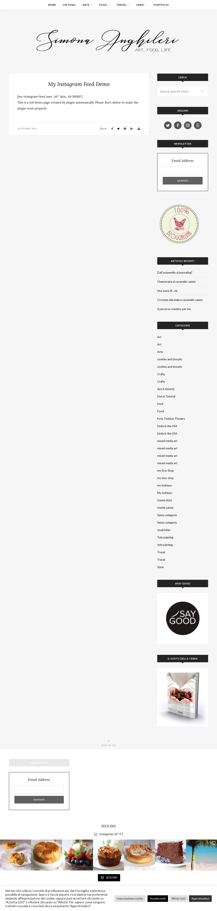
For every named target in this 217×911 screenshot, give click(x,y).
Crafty (161, 374)
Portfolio (161, 4)
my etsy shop (165, 478)
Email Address (183, 161)
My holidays (164, 493)
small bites (163, 530)
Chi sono (69, 4)
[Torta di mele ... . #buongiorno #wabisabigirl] (108, 855)
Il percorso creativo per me (174, 309)
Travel (122, 4)
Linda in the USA (167, 426)
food (160, 403)
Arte (86, 4)
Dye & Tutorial (166, 396)
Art (159, 337)
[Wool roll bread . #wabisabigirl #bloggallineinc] (46, 855)
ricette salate (165, 507)
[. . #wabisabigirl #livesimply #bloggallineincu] (77, 855)
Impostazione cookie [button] (130, 898)
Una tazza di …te (167, 290)
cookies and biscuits (169, 359)
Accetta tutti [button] (158, 898)
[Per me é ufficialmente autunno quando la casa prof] (139, 855)
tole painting (165, 544)
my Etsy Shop (165, 470)
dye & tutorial (165, 389)
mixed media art (167, 441)
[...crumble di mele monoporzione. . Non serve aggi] (15, 855)
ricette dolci (164, 500)
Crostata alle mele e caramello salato (180, 300)
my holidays (164, 485)
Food (103, 4)
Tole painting (165, 537)
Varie (140, 4)
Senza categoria (167, 515)
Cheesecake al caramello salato (176, 281)
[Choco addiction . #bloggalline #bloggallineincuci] (170, 855)
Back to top (108, 745)
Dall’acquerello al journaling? (174, 272)
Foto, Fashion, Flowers (171, 418)
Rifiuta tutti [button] (178, 898)
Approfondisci (200, 898)
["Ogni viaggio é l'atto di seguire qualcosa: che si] (201, 855)
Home (52, 4)
